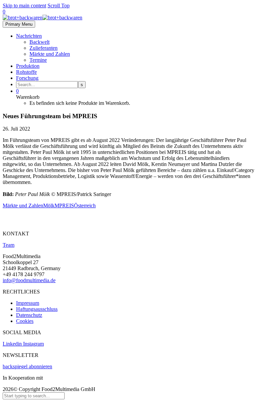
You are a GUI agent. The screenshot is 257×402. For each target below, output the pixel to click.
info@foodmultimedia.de (29, 280)
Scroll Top (59, 5)
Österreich (85, 205)
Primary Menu (18, 24)
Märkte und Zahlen (49, 54)
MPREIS (64, 205)
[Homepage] (42, 17)
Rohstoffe (26, 72)
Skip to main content (24, 5)
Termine (38, 60)
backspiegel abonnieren (27, 366)
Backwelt (39, 42)
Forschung (27, 78)
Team (8, 245)
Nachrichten (29, 36)
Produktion (27, 66)
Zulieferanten (43, 48)
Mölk (49, 205)
